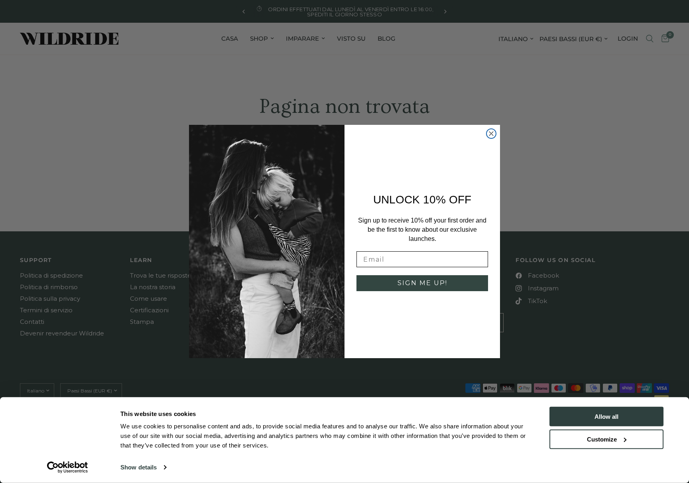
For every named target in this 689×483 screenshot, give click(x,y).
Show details (138, 467)
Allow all (606, 416)
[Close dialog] (491, 133)
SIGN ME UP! (422, 283)
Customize (602, 439)
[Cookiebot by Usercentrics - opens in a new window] (67, 467)
